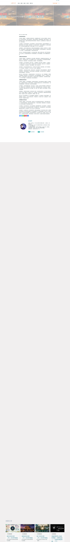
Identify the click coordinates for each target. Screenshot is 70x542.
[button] (55, 3)
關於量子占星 (31, 3)
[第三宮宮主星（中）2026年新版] (42, 528)
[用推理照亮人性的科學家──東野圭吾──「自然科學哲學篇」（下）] (57, 528)
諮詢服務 (24, 3)
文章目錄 (19, 3)
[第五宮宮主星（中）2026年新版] (13, 528)
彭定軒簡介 (27, 3)
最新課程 (22, 3)
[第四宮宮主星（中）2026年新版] (27, 528)
